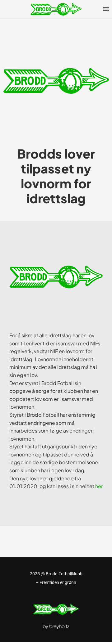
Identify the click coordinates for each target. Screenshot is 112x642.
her (99, 486)
